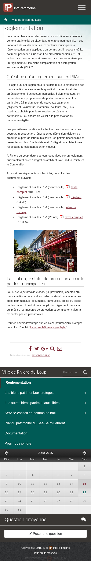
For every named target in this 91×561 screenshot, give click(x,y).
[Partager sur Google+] (44, 348)
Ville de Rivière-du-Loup (26, 19)
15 (82, 482)
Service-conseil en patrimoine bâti (30, 413)
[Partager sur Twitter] (36, 348)
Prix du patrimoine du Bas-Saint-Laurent (35, 423)
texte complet (74, 217)
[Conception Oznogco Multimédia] (36, 558)
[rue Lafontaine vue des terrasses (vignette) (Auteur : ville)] (45, 251)
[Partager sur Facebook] (30, 348)
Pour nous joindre (18, 443)
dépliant (76, 197)
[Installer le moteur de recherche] (52, 348)
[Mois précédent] (6, 453)
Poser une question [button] (47, 533)
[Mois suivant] (84, 453)
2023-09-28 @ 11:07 (41, 355)
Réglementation (18, 382)
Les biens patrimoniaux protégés (29, 392)
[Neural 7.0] (56, 558)
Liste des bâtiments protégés (48, 327)
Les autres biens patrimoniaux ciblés (32, 403)
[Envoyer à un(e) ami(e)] (59, 348)
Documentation (16, 433)
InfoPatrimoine (23, 8)
